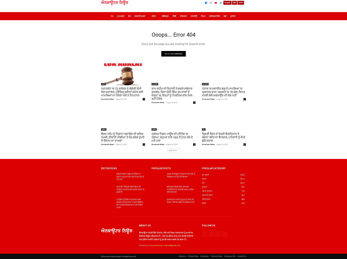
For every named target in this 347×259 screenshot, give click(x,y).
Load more (172, 150)
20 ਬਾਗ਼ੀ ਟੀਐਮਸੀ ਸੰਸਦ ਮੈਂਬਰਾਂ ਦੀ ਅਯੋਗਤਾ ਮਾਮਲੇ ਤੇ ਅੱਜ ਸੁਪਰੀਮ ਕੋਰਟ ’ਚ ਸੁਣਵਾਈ (130, 189)
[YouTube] (216, 2)
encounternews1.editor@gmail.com (164, 245)
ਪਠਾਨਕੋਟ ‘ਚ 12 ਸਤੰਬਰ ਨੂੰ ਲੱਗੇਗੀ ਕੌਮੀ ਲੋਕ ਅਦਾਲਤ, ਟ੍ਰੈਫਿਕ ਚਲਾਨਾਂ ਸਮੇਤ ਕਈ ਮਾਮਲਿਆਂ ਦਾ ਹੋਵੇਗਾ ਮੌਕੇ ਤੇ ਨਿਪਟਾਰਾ (122, 92)
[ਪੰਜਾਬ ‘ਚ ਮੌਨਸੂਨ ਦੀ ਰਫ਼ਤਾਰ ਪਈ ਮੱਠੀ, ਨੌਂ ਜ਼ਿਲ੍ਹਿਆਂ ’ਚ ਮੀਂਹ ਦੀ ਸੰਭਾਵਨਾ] (158, 177)
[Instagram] (211, 2)
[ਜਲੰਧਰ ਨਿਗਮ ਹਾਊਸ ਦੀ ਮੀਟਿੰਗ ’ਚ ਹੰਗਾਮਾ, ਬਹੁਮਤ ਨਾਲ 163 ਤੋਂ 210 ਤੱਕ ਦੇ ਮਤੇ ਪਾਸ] (173, 120)
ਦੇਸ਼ (204, 129)
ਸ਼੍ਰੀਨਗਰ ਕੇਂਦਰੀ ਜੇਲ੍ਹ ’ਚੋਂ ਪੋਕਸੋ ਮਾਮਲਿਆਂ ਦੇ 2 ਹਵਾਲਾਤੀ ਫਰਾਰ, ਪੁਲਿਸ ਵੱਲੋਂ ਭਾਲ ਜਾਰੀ (180, 189)
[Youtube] (224, 234)
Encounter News (107, 99)
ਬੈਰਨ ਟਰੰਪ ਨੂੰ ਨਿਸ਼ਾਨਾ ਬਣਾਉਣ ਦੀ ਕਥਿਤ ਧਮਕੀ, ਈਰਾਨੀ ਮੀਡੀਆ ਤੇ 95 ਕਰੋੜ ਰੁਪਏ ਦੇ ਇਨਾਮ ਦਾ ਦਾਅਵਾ (122, 137)
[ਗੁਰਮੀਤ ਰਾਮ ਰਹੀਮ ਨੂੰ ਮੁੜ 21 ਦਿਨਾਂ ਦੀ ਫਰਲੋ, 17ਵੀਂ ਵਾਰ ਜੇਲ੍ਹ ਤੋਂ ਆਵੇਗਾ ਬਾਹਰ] (158, 202)
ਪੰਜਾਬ (103, 84)
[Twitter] (221, 2)
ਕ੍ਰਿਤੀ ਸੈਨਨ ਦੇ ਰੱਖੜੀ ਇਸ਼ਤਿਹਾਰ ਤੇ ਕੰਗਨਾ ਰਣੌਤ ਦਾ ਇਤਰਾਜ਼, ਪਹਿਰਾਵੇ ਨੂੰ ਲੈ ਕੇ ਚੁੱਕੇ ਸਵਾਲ (223, 137)
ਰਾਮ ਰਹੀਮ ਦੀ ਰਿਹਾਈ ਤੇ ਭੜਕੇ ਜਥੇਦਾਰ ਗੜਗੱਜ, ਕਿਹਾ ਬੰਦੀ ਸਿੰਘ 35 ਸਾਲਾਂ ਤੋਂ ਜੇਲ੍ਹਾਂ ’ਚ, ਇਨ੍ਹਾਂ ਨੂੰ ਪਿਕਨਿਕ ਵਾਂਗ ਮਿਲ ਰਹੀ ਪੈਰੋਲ (172, 93)
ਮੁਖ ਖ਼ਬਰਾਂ (154, 84)
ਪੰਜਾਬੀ (241, 3)
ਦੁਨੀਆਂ (104, 129)
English (227, 3)
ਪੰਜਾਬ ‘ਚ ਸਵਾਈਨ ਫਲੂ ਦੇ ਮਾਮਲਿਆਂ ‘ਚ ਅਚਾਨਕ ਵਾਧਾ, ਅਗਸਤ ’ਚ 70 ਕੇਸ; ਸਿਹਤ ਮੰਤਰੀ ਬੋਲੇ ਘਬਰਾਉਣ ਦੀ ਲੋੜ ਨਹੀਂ (223, 92)
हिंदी (234, 3)
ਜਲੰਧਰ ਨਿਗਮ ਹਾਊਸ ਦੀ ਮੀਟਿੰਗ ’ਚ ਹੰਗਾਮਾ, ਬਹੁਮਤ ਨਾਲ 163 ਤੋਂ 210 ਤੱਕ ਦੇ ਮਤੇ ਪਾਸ (172, 137)
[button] (242, 16)
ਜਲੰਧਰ (154, 129)
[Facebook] (206, 2)
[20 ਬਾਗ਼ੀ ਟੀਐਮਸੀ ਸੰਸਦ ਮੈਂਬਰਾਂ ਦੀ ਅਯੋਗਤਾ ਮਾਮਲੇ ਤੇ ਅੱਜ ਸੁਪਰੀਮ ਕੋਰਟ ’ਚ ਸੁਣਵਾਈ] (107, 190)
